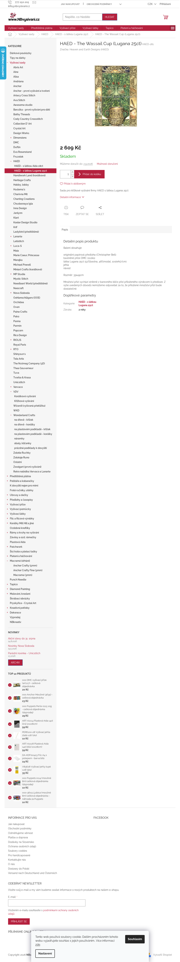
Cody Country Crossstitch (28, 119)
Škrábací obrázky (20, 598)
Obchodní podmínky (99, 4)
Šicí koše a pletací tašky (23, 551)
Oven (16, 307)
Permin (17, 325)
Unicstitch (19, 382)
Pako (16, 316)
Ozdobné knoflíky (20, 528)
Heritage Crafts (22, 180)
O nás (11, 864)
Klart (16, 217)
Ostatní (17, 462)
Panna (17, 321)
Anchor (17, 86)
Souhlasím (135, 939)
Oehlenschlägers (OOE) (26, 297)
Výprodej (15, 617)
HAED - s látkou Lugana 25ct (30, 170)
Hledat (109, 17)
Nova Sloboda (21, 293)
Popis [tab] (65, 229)
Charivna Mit (20, 194)
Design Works (21, 133)
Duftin (16, 147)
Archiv (15, 662)
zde (37, 944)
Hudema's (19, 189)
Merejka (17, 260)
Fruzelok (18, 156)
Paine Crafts (20, 311)
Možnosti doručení (107, 163)
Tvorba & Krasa (22, 377)
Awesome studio (22, 104)
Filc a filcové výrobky (22, 518)
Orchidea (18, 302)
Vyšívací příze (17, 504)
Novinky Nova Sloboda (21, 646)
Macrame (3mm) (22, 575)
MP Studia (19, 274)
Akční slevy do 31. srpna (21, 638)
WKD (16, 410)
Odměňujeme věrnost (20, 833)
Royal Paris (19, 344)
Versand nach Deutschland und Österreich (32, 873)
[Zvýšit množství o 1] (72, 172)
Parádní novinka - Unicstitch (24, 653)
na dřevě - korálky (24, 424)
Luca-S (17, 246)
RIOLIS (17, 340)
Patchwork (16, 546)
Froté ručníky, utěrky (21, 490)
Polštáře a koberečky (22, 481)
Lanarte (17, 236)
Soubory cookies (17, 850)
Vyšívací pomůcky (20, 509)
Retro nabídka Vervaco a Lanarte (31, 471)
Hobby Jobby (21, 184)
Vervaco (18, 387)
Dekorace (15, 612)
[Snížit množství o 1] (72, 176)
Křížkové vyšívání (24, 401)
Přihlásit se (19, 921)
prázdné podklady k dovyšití (30, 448)
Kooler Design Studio (25, 222)
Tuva (16, 372)
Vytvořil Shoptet (162, 954)
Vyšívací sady (17, 62)
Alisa (16, 76)
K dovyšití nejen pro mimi (24, 485)
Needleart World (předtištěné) (30, 283)
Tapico (14, 584)
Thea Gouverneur (23, 368)
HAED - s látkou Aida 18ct (28, 166)
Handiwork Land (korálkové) (29, 175)
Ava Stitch (19, 100)
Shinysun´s (19, 354)
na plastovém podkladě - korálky (33, 434)
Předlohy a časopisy (21, 499)
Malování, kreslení (20, 593)
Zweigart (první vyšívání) (27, 466)
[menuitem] (16, 28)
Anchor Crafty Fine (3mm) (27, 570)
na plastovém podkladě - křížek (32, 429)
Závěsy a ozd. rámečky (23, 537)
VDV (15, 391)
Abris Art (18, 67)
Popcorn (18, 330)
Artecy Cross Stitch (24, 95)
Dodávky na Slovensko (21, 842)
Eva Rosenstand (22, 152)
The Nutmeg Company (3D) (29, 363)
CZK (150, 4)
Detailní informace (70, 197)
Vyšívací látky (18, 513)
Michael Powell (22, 264)
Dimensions (20, 137)
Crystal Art (19, 128)
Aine (15, 72)
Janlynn (17, 213)
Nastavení (45, 953)
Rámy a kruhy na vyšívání (24, 532)
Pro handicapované (19, 855)
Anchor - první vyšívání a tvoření (31, 90)
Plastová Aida (17, 542)
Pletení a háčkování (21, 556)
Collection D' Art (22, 123)
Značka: (84, 49)
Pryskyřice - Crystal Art (23, 603)
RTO (15, 349)
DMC (16, 142)
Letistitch (18, 241)
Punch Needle (18, 579)
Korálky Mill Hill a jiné (22, 523)
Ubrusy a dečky (19, 495)
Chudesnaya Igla (23, 203)
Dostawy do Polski (18, 868)
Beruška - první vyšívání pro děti (31, 109)
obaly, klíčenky (22, 443)
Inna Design (20, 208)
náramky (19, 438)
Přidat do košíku (92, 174)
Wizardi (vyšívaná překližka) (29, 405)
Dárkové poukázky (20, 53)
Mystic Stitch (20, 278)
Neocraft (18, 288)
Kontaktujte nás (17, 859)
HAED (16, 161)
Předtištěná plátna (20, 476)
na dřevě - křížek (23, 419)
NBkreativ (15, 622)
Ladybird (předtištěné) (26, 231)
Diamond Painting (20, 589)
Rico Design (20, 335)
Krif (15, 227)
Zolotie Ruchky (22, 452)
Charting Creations (24, 199)
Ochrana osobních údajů (22, 846)
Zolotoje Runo (21, 457)
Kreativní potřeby (20, 607)
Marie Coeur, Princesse (26, 255)
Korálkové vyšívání (25, 396)
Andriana (18, 81)
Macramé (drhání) (20, 560)
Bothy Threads (21, 114)
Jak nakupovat (70, 4)
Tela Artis (18, 358)
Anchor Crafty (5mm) (25, 565)
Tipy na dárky (17, 57)
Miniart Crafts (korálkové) (27, 269)
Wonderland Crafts (24, 415)
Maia (16, 250)
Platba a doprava (18, 837)
